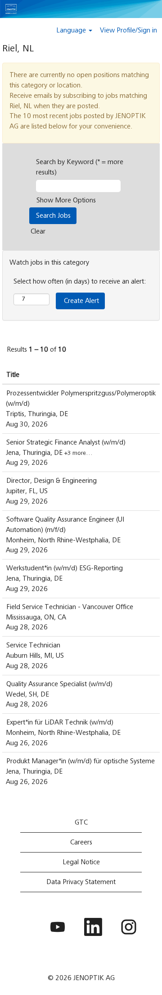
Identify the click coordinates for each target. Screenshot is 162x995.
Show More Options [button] (66, 200)
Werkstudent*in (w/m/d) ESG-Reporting (64, 568)
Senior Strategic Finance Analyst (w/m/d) (66, 442)
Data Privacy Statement (81, 881)
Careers (81, 842)
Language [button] (72, 30)
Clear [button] (38, 231)
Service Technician (33, 645)
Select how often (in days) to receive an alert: (80, 281)
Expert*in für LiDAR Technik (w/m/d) (59, 722)
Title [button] (12, 374)
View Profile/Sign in (128, 30)
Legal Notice (81, 862)
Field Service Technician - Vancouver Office (69, 606)
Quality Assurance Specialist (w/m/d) (59, 684)
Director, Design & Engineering (51, 480)
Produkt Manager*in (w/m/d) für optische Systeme (80, 761)
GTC (81, 822)
